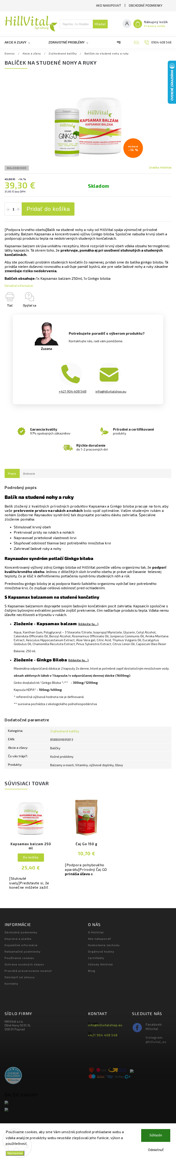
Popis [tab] (12, 473)
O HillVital (96, 932)
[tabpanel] (31, 846)
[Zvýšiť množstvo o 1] (18, 209)
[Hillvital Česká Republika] (45, 1110)
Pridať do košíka (48, 209)
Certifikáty (96, 958)
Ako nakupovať (108, 5)
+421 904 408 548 (72, 391)
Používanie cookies (19, 958)
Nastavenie (15, 1153)
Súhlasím (155, 1135)
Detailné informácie (19, 286)
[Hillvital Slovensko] (45, 1103)
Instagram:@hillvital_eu (156, 1040)
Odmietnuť (156, 1150)
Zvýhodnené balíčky (64, 731)
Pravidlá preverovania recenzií (28, 970)
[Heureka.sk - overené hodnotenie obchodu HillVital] (13, 1076)
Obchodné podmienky (145, 5)
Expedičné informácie (21, 945)
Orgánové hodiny (101, 951)
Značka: (160, 167)
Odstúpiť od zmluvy (20, 977)
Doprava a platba (18, 938)
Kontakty (11, 983)
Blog (91, 970)
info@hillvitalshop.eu (111, 391)
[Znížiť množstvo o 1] (8, 209)
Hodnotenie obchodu (104, 945)
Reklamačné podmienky (23, 951)
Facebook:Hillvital (154, 1027)
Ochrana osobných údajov (24, 964)
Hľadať (100, 24)
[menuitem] (22, 42)
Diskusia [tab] (29, 473)
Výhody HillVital (100, 964)
